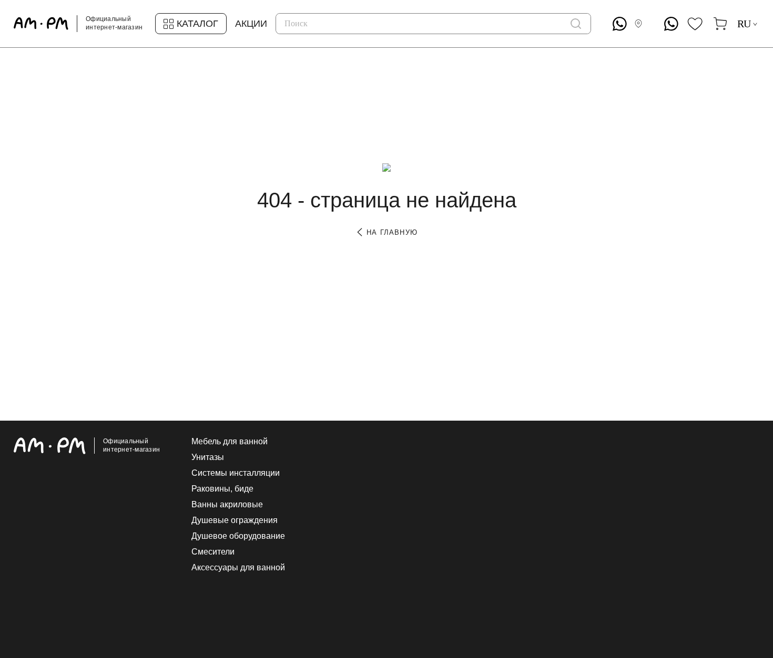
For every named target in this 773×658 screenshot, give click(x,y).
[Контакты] (640, 23)
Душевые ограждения (234, 520)
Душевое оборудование (238, 536)
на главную (391, 232)
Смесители (213, 552)
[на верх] (748, 568)
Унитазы (207, 457)
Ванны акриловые (227, 504)
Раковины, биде (222, 489)
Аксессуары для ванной (238, 567)
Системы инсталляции (235, 473)
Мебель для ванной (229, 441)
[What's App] (620, 24)
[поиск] (575, 23)
